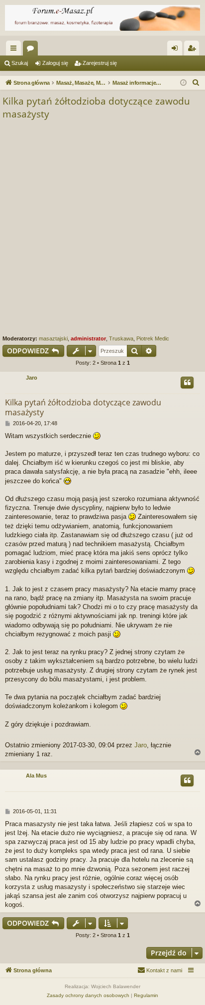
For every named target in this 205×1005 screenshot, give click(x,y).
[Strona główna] (102, 18)
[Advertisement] (102, 228)
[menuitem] (196, 82)
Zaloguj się (55, 63)
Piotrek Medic (152, 338)
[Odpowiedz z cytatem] (187, 383)
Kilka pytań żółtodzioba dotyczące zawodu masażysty (96, 108)
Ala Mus (36, 776)
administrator (88, 338)
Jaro (31, 378)
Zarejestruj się (100, 63)
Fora (32, 50)
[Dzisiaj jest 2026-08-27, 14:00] (183, 83)
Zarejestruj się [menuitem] (193, 50)
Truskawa (121, 338)
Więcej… (15, 50)
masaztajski (53, 338)
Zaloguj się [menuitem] (176, 50)
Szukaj (19, 63)
